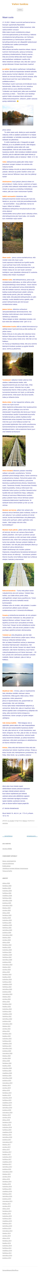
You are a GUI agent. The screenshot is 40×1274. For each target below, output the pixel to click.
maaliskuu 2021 (7, 1043)
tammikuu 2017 (7, 1167)
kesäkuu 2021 (6, 1036)
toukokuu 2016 (7, 1186)
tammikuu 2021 (7, 1048)
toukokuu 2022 (7, 1009)
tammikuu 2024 (7, 960)
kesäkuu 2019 (6, 1095)
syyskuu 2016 (6, 1176)
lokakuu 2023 (6, 967)
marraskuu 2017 (7, 1142)
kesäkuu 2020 (6, 1066)
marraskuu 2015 (7, 1201)
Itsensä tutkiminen (8, 863)
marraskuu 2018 (7, 1112)
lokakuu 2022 (6, 996)
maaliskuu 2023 (7, 984)
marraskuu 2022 (7, 994)
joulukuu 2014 (6, 1228)
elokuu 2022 (6, 1001)
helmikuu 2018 (6, 1135)
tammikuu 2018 (7, 1137)
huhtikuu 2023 (6, 982)
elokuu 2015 (6, 1208)
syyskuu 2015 (6, 1206)
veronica (5, 823)
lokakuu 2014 (6, 1233)
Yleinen (25, 821)
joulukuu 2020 (6, 1051)
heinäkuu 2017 (6, 1152)
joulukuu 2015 (6, 1199)
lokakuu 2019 (6, 1085)
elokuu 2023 (6, 972)
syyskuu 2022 (6, 999)
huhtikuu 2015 (6, 1218)
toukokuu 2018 (7, 1127)
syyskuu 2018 (6, 1117)
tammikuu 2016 (7, 1196)
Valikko (20, 9)
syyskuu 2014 (6, 1236)
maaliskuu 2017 (7, 1162)
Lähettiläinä (7, 836)
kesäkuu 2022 (6, 1006)
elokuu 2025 (6, 913)
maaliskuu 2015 (7, 1221)
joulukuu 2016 (6, 1169)
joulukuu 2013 (6, 1258)
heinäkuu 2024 (6, 945)
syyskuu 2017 (6, 1147)
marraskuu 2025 (7, 905)
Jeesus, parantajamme (9, 861)
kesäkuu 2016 (6, 1184)
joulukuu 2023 (6, 962)
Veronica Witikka (7, 849)
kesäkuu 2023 (6, 977)
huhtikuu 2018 (6, 1130)
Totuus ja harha (7, 871)
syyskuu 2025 (6, 910)
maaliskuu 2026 (7, 895)
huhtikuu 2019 (6, 1100)
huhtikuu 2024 (6, 952)
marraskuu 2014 (7, 1231)
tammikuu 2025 (7, 930)
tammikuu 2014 (7, 1255)
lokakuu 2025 (6, 908)
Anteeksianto (32, 836)
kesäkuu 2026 (6, 888)
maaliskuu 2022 (7, 1014)
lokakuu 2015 (6, 1204)
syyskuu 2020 (6, 1058)
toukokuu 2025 (7, 920)
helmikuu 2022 (6, 1016)
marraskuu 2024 (7, 935)
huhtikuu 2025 (6, 923)
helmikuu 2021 (6, 1046)
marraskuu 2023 (7, 964)
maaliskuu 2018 (7, 1132)
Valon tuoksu (20, 4)
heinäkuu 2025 (6, 915)
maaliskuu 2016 (7, 1191)
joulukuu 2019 (6, 1080)
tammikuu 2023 (7, 989)
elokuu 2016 (6, 1179)
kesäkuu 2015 (6, 1213)
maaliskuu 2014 (7, 1250)
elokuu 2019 (6, 1090)
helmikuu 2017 (6, 1164)
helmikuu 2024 (6, 957)
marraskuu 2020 (7, 1053)
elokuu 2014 (6, 1238)
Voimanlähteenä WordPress (10, 1270)
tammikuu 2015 (7, 1226)
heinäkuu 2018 (6, 1122)
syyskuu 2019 (6, 1088)
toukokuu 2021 (7, 1038)
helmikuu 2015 (6, 1223)
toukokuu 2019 (7, 1098)
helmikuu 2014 (6, 1253)
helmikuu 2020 (6, 1075)
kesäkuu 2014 (6, 1243)
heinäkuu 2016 (6, 1181)
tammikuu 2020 (7, 1078)
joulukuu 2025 (6, 903)
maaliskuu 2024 (7, 955)
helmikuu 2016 (6, 1194)
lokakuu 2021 (6, 1026)
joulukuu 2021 (6, 1021)
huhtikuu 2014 (6, 1248)
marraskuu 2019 (7, 1083)
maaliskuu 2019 (7, 1102)
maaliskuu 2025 (7, 925)
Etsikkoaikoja (6, 866)
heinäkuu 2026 (6, 886)
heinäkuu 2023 (6, 974)
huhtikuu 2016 (6, 1189)
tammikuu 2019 (7, 1107)
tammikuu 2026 (7, 900)
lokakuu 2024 (6, 937)
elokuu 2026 (6, 883)
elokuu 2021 (6, 1031)
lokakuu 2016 (6, 1174)
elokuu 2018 (6, 1120)
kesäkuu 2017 (6, 1154)
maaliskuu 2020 (7, 1073)
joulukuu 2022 (6, 992)
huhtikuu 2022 (6, 1011)
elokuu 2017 (6, 1149)
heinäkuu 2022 (6, 1004)
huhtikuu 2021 (6, 1041)
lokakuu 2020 (6, 1056)
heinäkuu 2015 (6, 1211)
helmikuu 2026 (6, 898)
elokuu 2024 (6, 942)
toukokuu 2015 (7, 1216)
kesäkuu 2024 (6, 947)
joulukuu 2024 (6, 932)
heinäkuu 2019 (6, 1093)
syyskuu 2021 (6, 1029)
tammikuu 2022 (7, 1019)
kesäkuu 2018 (6, 1125)
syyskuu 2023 (6, 969)
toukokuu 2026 (7, 890)
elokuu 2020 (6, 1061)
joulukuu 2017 (6, 1139)
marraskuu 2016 (7, 1172)
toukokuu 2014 (7, 1245)
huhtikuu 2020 (6, 1070)
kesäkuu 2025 (6, 918)
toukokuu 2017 (7, 1157)
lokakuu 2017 (6, 1144)
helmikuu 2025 (6, 927)
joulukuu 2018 (6, 1110)
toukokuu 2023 (7, 979)
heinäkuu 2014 (6, 1241)
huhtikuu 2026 (6, 893)
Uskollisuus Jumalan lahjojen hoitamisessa (15, 868)
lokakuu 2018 (6, 1115)
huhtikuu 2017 (6, 1159)
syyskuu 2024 (6, 940)
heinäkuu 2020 (6, 1063)
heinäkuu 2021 (6, 1033)
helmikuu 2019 (6, 1105)
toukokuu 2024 (7, 950)
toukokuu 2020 (7, 1068)
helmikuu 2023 (6, 987)
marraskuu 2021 (7, 1024)
